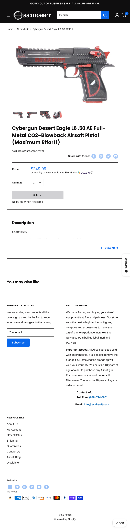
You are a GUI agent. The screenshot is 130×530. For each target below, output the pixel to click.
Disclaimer (13, 462)
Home (10, 29)
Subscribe (18, 342)
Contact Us (13, 451)
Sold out (37, 195)
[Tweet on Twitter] (108, 156)
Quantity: (17, 182)
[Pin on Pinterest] (100, 156)
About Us (12, 424)
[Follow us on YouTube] (38, 487)
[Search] (105, 15)
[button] (74, 172)
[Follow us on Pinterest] (31, 487)
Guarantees (14, 446)
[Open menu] (8, 15)
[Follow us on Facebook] (9, 487)
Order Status (14, 435)
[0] (124, 15)
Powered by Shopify (65, 519)
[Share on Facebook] (93, 156)
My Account (14, 429)
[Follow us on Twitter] (17, 487)
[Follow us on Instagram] (24, 487)
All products (23, 29)
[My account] (117, 15)
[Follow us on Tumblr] (46, 487)
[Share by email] (115, 156)
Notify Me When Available (27, 201)
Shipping (12, 440)
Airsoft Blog (14, 457)
